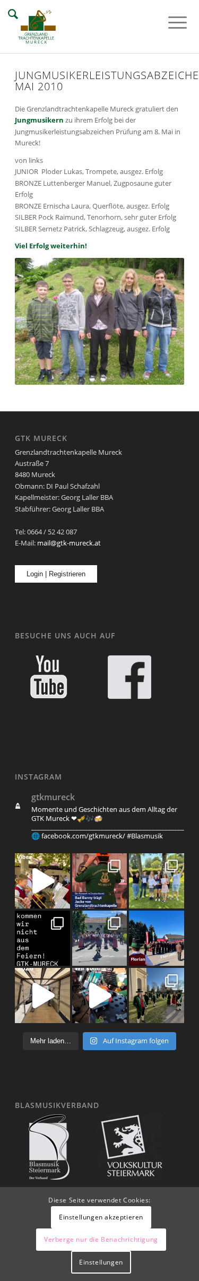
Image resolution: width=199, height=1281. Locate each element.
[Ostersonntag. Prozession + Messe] (156, 995)
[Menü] (169, 22)
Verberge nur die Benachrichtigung (101, 1239)
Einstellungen (101, 1262)
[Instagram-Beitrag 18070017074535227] (42, 880)
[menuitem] (169, 22)
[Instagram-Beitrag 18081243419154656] (99, 995)
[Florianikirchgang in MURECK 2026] (156, 938)
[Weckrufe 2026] (42, 995)
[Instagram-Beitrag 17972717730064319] (99, 880)
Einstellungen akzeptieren (101, 1217)
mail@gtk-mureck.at (69, 543)
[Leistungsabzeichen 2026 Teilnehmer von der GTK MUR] (156, 880)
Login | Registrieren (56, 574)
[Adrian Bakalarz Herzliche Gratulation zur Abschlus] (42, 938)
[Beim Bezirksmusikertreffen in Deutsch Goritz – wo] (99, 938)
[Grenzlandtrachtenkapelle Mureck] (82, 26)
